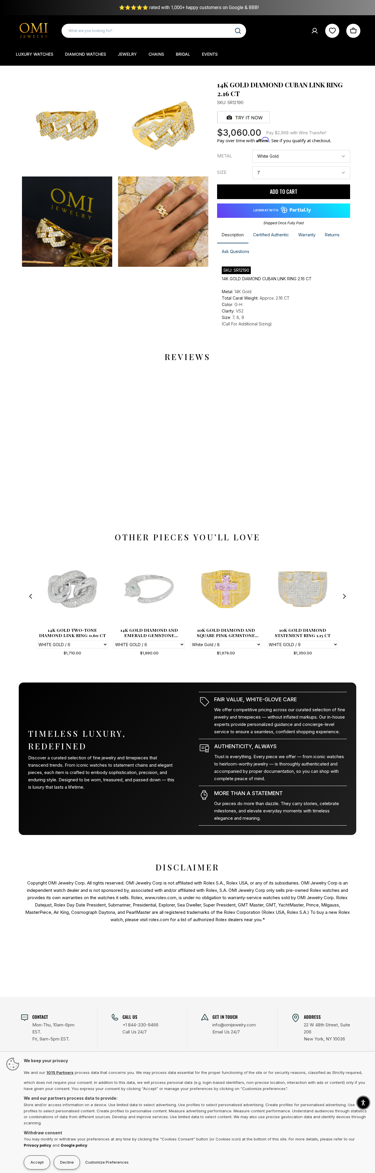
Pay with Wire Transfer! (296, 132)
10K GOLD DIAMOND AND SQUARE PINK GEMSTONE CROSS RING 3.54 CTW (226, 632)
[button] (363, 1103)
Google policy (74, 1145)
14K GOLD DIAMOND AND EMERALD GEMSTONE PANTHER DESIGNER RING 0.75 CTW (149, 632)
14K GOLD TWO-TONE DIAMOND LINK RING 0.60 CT (72, 632)
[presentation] (31, 596)
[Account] (314, 30)
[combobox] (154, 31)
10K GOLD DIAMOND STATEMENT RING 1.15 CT (302, 632)
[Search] (237, 30)
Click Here (348, 7)
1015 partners (60, 1072)
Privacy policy (37, 1145)
